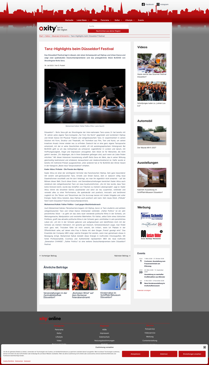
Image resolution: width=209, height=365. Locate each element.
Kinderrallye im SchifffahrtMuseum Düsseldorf (110, 295)
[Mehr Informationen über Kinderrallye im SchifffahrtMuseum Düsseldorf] (113, 281)
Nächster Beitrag (122, 256)
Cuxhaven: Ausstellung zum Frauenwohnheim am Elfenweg (154, 263)
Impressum (27, 361)
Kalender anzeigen (144, 290)
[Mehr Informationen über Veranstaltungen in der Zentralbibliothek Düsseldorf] (56, 281)
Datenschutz (19, 361)
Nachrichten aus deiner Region (108, 31)
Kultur (117, 20)
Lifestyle (128, 20)
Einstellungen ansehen (192, 354)
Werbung (149, 337)
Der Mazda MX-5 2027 (146, 148)
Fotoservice (150, 329)
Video (94, 20)
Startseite (69, 20)
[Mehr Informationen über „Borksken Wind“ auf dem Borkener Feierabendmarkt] (85, 281)
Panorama (105, 20)
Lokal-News (82, 20)
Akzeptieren (135, 354)
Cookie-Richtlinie (8, 361)
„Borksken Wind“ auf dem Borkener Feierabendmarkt (82, 295)
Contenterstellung (149, 340)
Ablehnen (164, 354)
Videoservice (150, 333)
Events (141, 20)
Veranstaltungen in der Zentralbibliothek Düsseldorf (55, 295)
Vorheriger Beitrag (48, 256)
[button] (205, 347)
